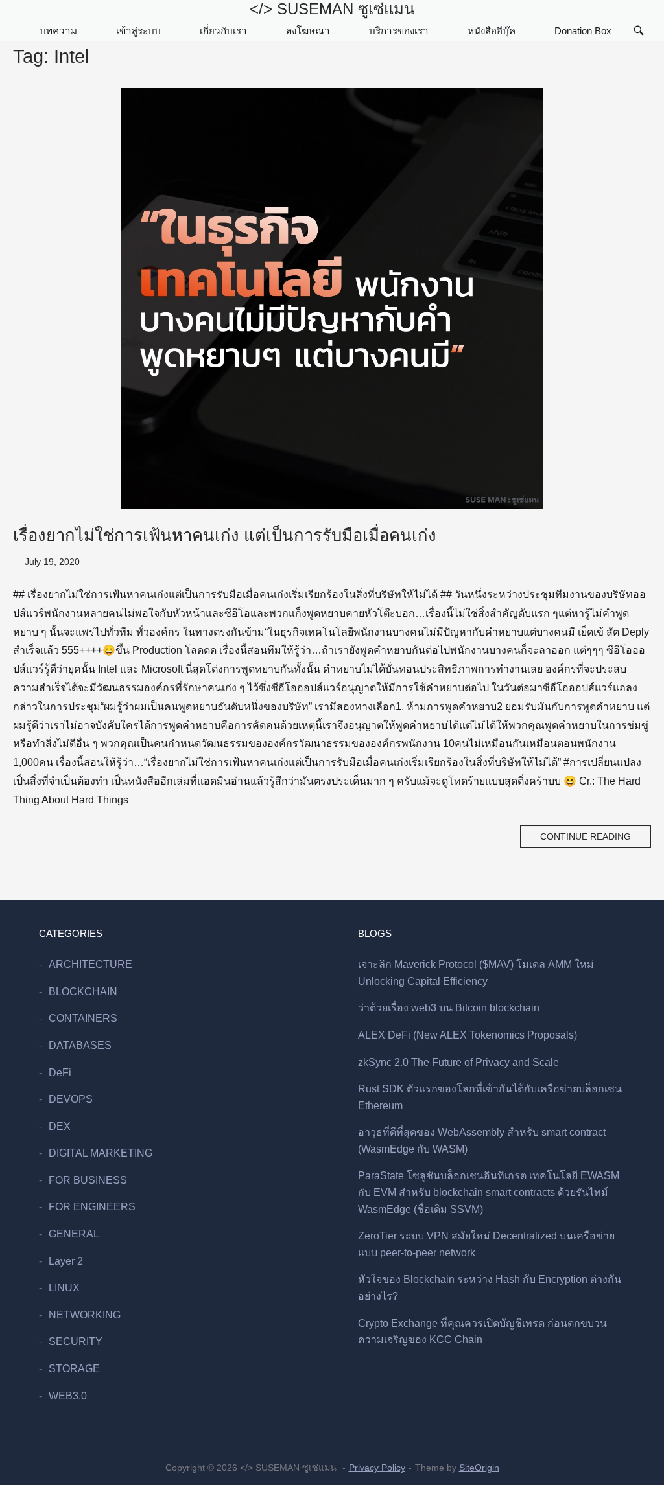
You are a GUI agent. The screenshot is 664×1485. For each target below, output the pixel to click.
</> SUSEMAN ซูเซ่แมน (332, 8)
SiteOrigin (479, 1467)
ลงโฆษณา (308, 30)
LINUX (64, 1287)
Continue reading (585, 837)
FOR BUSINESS (88, 1180)
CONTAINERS (83, 1018)
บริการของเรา (399, 30)
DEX (60, 1126)
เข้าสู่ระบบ (138, 30)
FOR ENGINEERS (92, 1206)
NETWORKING (85, 1314)
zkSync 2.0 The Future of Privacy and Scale (458, 1062)
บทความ (58, 30)
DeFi (60, 1072)
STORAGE (74, 1368)
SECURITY (75, 1341)
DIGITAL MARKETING (100, 1152)
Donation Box (582, 30)
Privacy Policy (377, 1467)
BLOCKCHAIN (83, 991)
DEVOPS (71, 1099)
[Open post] (332, 298)
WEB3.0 (68, 1395)
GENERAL (74, 1233)
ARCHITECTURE (90, 964)
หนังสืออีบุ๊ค (492, 30)
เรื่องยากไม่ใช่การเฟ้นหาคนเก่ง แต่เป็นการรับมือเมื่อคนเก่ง (224, 535)
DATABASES (80, 1045)
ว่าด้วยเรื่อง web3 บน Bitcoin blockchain (449, 1007)
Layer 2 (66, 1261)
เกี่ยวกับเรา (223, 30)
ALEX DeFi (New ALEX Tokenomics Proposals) (467, 1035)
